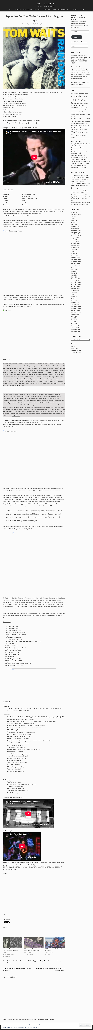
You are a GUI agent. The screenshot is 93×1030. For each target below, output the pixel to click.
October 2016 (75, 310)
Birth (73, 96)
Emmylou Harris (75, 114)
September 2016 (76, 312)
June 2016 (74, 318)
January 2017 (75, 304)
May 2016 (74, 320)
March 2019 (74, 255)
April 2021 (74, 222)
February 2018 (75, 279)
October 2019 (75, 244)
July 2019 (74, 249)
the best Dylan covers (81, 128)
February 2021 (75, 226)
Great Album (12, 961)
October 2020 (75, 234)
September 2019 (76, 245)
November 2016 (76, 308)
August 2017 (75, 290)
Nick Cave (85, 123)
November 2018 (76, 261)
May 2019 (74, 253)
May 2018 (74, 273)
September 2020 (76, 236)
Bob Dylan (37, 9)
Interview (76, 118)
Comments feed (76, 350)
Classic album (84, 103)
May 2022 (74, 212)
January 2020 (75, 242)
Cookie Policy (35, 1027)
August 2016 (75, 314)
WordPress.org (76, 352)
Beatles (78, 93)
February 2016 (75, 326)
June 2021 (74, 218)
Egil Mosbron (43, 24)
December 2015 (76, 329)
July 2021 (74, 216)
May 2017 (74, 296)
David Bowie (87, 110)
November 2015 (76, 331)
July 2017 (74, 292)
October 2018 (75, 263)
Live (86, 121)
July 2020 (74, 240)
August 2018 (75, 267)
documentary (75, 112)
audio (73, 93)
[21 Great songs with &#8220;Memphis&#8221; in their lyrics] (55, 942)
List (83, 121)
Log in (73, 346)
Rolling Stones (76, 125)
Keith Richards (78, 121)
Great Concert (74, 116)
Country (81, 108)
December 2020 (76, 230)
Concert (82, 105)
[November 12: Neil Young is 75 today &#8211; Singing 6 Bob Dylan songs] (12, 942)
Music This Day (27, 9)
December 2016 (76, 306)
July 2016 (74, 316)
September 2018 (76, 265)
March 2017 (74, 300)
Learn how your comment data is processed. (40, 1019)
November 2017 (76, 285)
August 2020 (75, 238)
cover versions (79, 110)
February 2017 (75, 302)
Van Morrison (46, 9)
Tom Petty (76, 129)
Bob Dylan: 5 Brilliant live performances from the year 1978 (80, 185)
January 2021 (75, 228)
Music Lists (18, 9)
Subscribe (77, 37)
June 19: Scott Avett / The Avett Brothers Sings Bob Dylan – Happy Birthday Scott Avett (80, 165)
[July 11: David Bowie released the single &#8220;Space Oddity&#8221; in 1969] (34, 942)
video (86, 132)
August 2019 (75, 247)
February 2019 (75, 257)
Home (10, 9)
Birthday (79, 96)
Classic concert (75, 105)
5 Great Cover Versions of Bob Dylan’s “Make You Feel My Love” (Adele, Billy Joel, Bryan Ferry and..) (80, 196)
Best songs (85, 93)
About (82, 9)
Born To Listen (46, 3)
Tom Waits (75, 9)
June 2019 (74, 251)
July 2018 (74, 269)
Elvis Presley (83, 112)
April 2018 (74, 275)
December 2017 (76, 283)
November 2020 (76, 232)
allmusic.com (19, 385)
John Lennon (82, 118)
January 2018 (75, 281)
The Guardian (16, 416)
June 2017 (74, 294)
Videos (74, 135)
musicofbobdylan (76, 202)
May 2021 (74, 220)
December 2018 (76, 259)
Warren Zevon (80, 135)
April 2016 (74, 322)
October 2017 (75, 287)
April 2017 (74, 298)
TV (86, 129)
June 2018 (74, 271)
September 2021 (76, 214)
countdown (74, 108)
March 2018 (74, 277)
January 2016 (75, 328)
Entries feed (74, 348)
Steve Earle (83, 125)
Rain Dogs (40, 961)
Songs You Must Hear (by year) (61, 9)
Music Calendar (20, 961)
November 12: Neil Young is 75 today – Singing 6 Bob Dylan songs (11, 950)
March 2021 (74, 224)
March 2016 (74, 324)
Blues (86, 96)
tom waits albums (55, 961)
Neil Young (79, 123)
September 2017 (76, 288)
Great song (81, 116)
